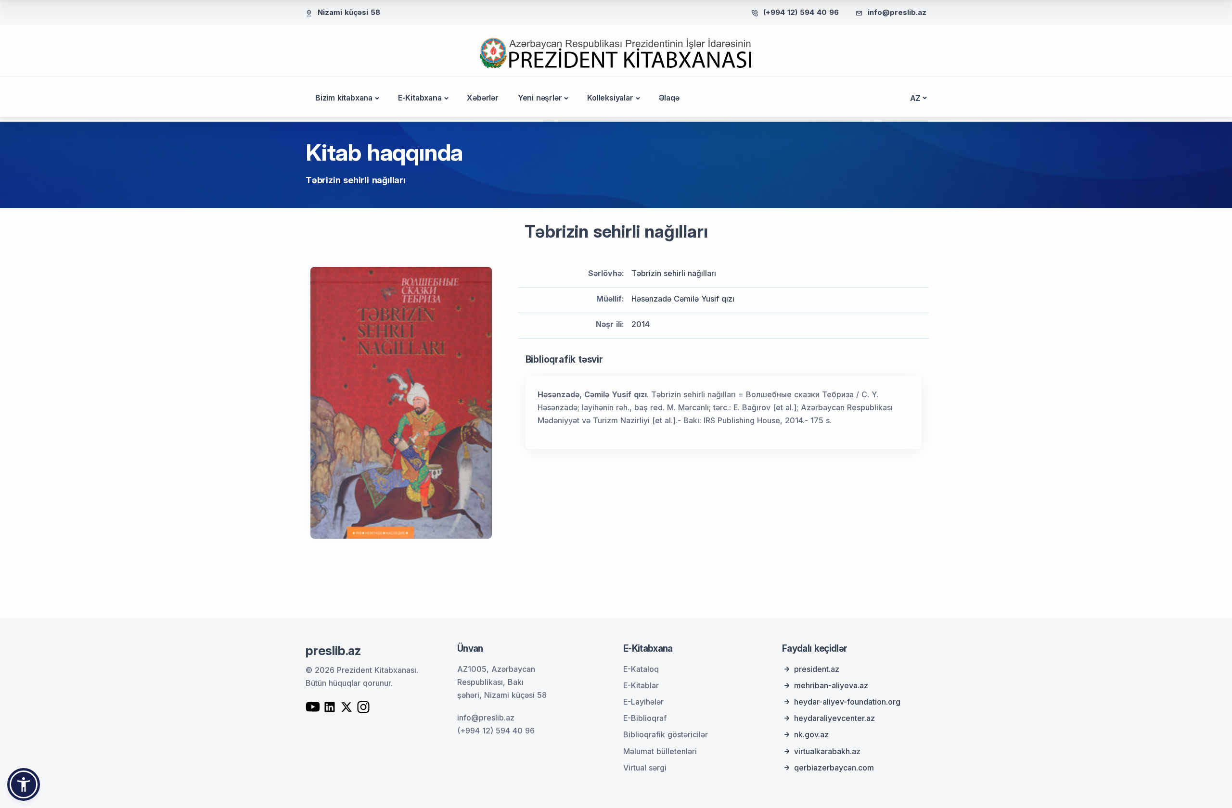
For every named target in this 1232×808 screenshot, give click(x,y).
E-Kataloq (641, 669)
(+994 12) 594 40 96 (801, 12)
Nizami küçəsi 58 (349, 12)
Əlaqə (669, 97)
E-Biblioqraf (645, 718)
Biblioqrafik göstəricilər (665, 734)
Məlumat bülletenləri (660, 751)
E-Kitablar (641, 685)
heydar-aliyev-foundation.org (847, 702)
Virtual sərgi (645, 767)
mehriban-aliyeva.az (831, 685)
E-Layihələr (643, 702)
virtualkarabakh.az (827, 751)
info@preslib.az (897, 12)
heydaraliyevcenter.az (834, 718)
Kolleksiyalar (610, 97)
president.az (816, 669)
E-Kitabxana (420, 97)
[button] (24, 784)
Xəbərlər (482, 97)
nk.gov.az (811, 734)
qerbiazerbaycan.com (834, 767)
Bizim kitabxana (343, 97)
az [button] (915, 98)
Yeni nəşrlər (540, 97)
